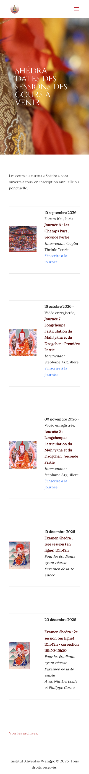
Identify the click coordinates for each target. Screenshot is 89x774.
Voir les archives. (23, 733)
